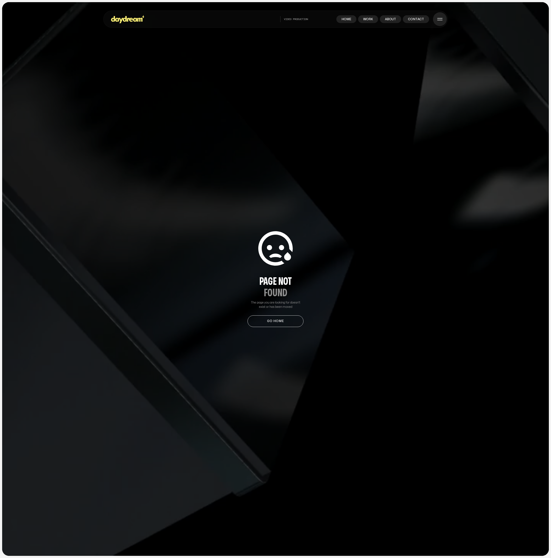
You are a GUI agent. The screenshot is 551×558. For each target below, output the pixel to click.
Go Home (275, 321)
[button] (440, 19)
